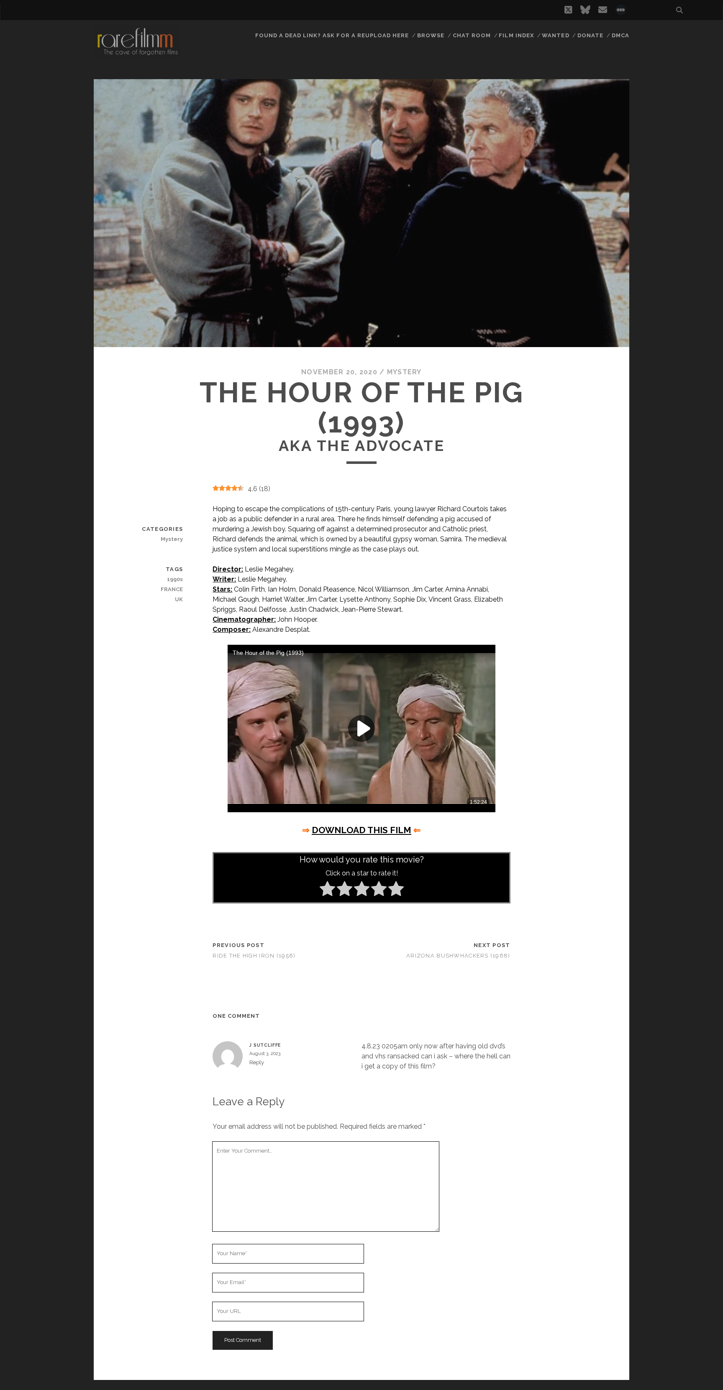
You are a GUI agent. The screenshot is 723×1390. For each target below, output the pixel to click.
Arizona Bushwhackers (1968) (458, 955)
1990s (175, 579)
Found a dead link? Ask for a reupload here (332, 35)
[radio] (327, 890)
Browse (430, 35)
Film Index (516, 35)
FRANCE (172, 589)
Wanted (555, 35)
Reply (256, 1062)
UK (179, 599)
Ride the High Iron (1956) (254, 955)
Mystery (404, 372)
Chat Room (472, 35)
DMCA (620, 35)
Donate (590, 35)
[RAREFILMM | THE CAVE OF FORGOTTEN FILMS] (137, 54)
